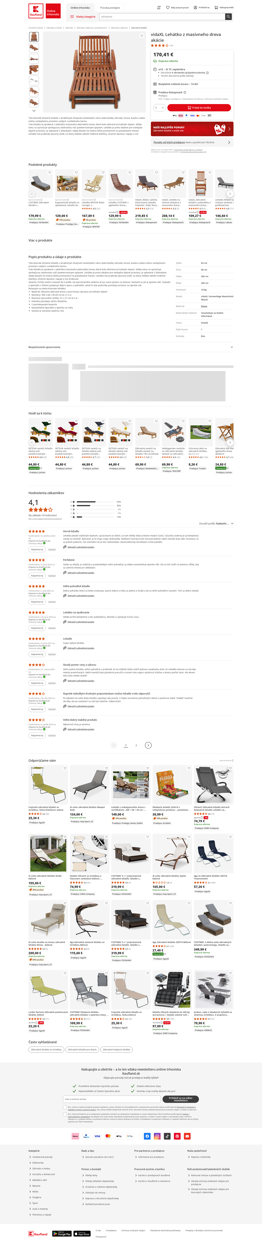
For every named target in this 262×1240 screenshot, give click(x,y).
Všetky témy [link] (91, 1175)
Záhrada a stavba (41, 1168)
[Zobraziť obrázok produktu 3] (34, 59)
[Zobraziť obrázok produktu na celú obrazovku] (94, 72)
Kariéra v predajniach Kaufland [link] (154, 1175)
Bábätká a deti (39, 1180)
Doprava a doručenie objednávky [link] (102, 1198)
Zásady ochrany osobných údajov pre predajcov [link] (210, 1183)
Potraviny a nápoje (41, 1214)
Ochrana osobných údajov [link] (133, 1230)
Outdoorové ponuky (42, 1157)
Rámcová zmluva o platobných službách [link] (211, 1175)
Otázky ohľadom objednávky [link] (99, 1181)
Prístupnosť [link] (101, 1236)
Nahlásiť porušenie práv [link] (97, 1204)
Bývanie (36, 1185)
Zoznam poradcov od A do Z (99, 1157)
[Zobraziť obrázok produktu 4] (34, 69)
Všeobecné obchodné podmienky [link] (165, 1230)
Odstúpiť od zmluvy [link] (95, 1192)
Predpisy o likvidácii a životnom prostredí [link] (204, 1230)
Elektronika (38, 1162)
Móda (35, 1191)
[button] (96, 501)
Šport (35, 1203)
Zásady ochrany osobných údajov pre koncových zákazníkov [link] (210, 1191)
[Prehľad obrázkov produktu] (34, 72)
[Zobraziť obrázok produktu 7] (34, 102)
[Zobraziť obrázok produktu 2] (34, 48)
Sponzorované (34, 200)
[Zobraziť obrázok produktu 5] (34, 80)
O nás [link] (98, 1230)
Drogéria (36, 1197)
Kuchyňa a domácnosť (43, 1174)
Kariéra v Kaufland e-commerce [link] (154, 1181)
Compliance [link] (111, 1230)
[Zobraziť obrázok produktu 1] (34, 37)
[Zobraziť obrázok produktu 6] (34, 91)
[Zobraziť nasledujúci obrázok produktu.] (34, 111)
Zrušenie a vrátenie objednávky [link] (101, 1186)
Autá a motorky (40, 1208)
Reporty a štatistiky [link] (200, 1157)
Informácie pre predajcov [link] (151, 1157)
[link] (110, 7)
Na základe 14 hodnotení (43, 515)
